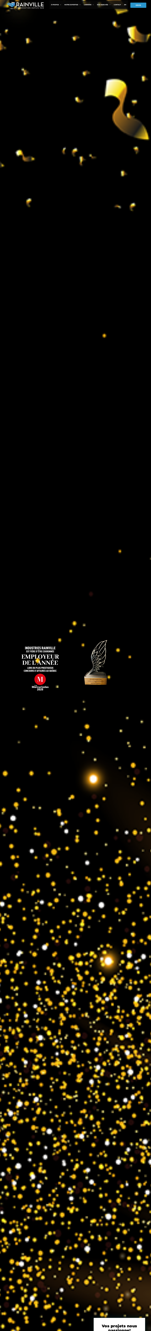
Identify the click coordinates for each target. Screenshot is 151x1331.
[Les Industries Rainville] (25, 5)
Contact (117, 5)
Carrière (87, 5)
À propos (55, 5)
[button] (138, 5)
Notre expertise (71, 5)
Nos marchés (102, 5)
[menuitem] (125, 5)
